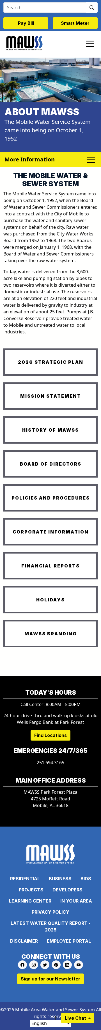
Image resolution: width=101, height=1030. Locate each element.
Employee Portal (69, 941)
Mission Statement (50, 396)
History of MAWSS (50, 430)
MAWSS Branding (50, 633)
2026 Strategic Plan (50, 362)
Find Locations (50, 735)
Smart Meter (75, 23)
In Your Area (76, 901)
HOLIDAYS (50, 600)
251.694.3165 (50, 762)
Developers (67, 890)
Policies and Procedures (51, 498)
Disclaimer (24, 941)
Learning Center (30, 901)
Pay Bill (26, 23)
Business (60, 878)
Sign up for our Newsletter (50, 979)
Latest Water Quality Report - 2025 (51, 926)
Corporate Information (51, 532)
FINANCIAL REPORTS (50, 566)
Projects (31, 890)
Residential (25, 878)
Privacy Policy (50, 912)
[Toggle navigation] (90, 43)
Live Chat (76, 1018)
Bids (86, 878)
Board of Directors (50, 464)
